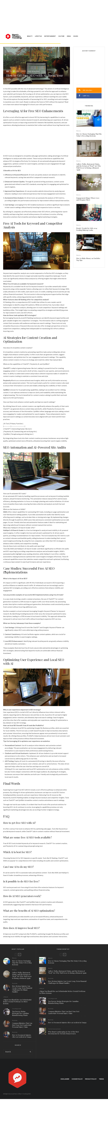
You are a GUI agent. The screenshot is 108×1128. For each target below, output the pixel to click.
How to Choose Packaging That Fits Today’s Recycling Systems (89, 135)
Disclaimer (65, 1079)
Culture (61, 36)
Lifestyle (38, 36)
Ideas (69, 36)
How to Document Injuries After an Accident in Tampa (21, 1036)
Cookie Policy (77, 1079)
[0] (4, 572)
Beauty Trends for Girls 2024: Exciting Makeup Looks (86, 229)
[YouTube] (4, 565)
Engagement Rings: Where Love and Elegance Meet (87, 199)
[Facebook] (4, 555)
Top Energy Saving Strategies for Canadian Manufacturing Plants (20, 1013)
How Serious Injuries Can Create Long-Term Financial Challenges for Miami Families (22, 989)
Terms (101, 1079)
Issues (75, 36)
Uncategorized (16, 1008)
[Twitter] (4, 559)
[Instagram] (4, 562)
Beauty (29, 36)
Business (14, 983)
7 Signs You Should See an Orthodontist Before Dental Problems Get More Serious (17, 1001)
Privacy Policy (91, 1079)
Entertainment (50, 36)
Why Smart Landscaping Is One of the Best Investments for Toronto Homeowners (63, 1033)
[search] (30, 1051)
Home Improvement (54, 1029)
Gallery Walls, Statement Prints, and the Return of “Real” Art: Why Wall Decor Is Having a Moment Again (88, 167)
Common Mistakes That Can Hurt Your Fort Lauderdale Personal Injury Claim (22, 1025)
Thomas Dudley (14, 71)
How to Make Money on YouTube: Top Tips (88, 259)
